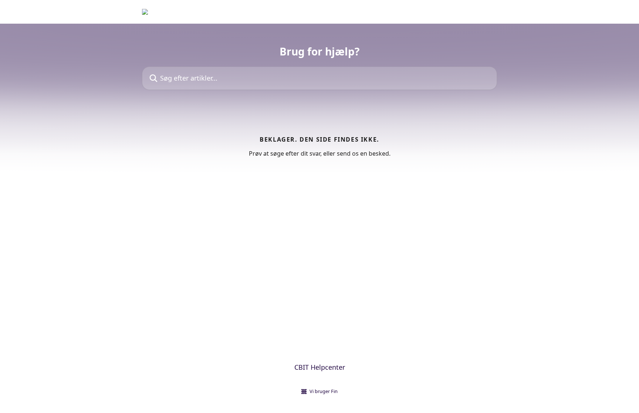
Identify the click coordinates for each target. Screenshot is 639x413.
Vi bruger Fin (324, 391)
